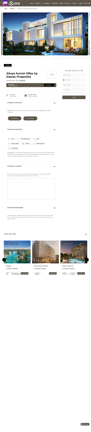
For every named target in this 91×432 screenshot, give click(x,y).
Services (67, 3)
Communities (55, 3)
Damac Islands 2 (11, 261)
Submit (73, 97)
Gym (12, 138)
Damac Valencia (68, 266)
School (27, 143)
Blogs (61, 3)
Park (37, 138)
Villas (8, 65)
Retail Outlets (15, 143)
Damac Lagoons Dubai (41, 261)
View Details (48, 85)
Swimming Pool (40, 143)
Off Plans (12, 8)
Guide (74, 3)
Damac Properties (13, 85)
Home (31, 3)
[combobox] (64, 80)
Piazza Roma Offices (41, 266)
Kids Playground (25, 138)
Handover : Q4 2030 (11, 243)
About (81, 3)
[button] (4, 35)
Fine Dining (14, 148)
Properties (38, 3)
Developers (47, 3)
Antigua (8, 266)
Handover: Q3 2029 (68, 243)
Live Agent (85, 424)
